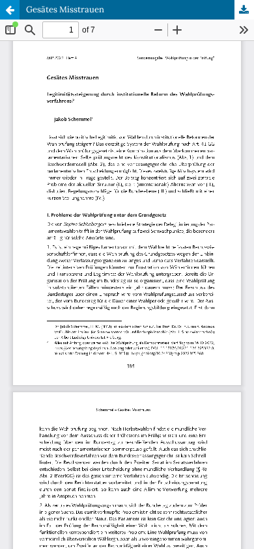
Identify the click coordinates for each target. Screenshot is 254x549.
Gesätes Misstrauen (65, 9)
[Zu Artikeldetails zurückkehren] (10, 10)
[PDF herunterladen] (244, 10)
